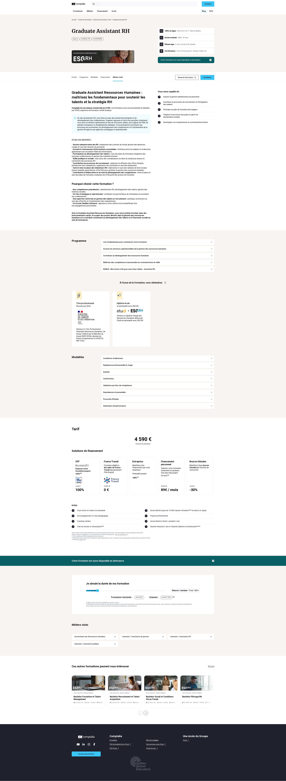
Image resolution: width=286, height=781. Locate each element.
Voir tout (211, 666)
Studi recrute (151, 748)
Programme (84, 77)
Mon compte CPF (81, 465)
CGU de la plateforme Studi (119, 744)
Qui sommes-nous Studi (155, 744)
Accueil (74, 20)
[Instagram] (89, 744)
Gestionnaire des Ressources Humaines (89, 637)
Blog (204, 11)
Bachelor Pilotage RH (192, 696)
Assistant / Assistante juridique (86, 644)
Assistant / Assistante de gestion (135, 637)
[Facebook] (94, 744)
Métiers (90, 11)
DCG (211, 11)
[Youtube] (78, 744)
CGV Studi (113, 748)
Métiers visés (118, 77)
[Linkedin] (83, 744)
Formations (78, 11)
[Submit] (94, 3)
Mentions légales (152, 740)
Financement (102, 11)
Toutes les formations (85, 20)
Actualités (113, 740)
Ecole (114, 11)
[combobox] (144, 3)
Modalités (94, 77)
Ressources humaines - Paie (102, 20)
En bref (74, 77)
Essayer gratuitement (86, 754)
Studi (185, 740)
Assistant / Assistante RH (180, 637)
